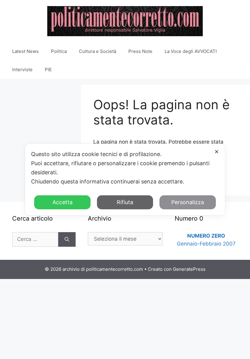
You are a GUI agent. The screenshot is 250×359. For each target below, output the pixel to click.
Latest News (25, 51)
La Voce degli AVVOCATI (191, 51)
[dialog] (125, 179)
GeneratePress (189, 269)
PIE (48, 69)
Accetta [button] (62, 202)
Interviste (22, 69)
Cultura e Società (97, 51)
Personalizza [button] (187, 202)
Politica (59, 51)
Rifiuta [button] (125, 202)
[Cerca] (67, 239)
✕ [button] (216, 151)
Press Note (140, 51)
